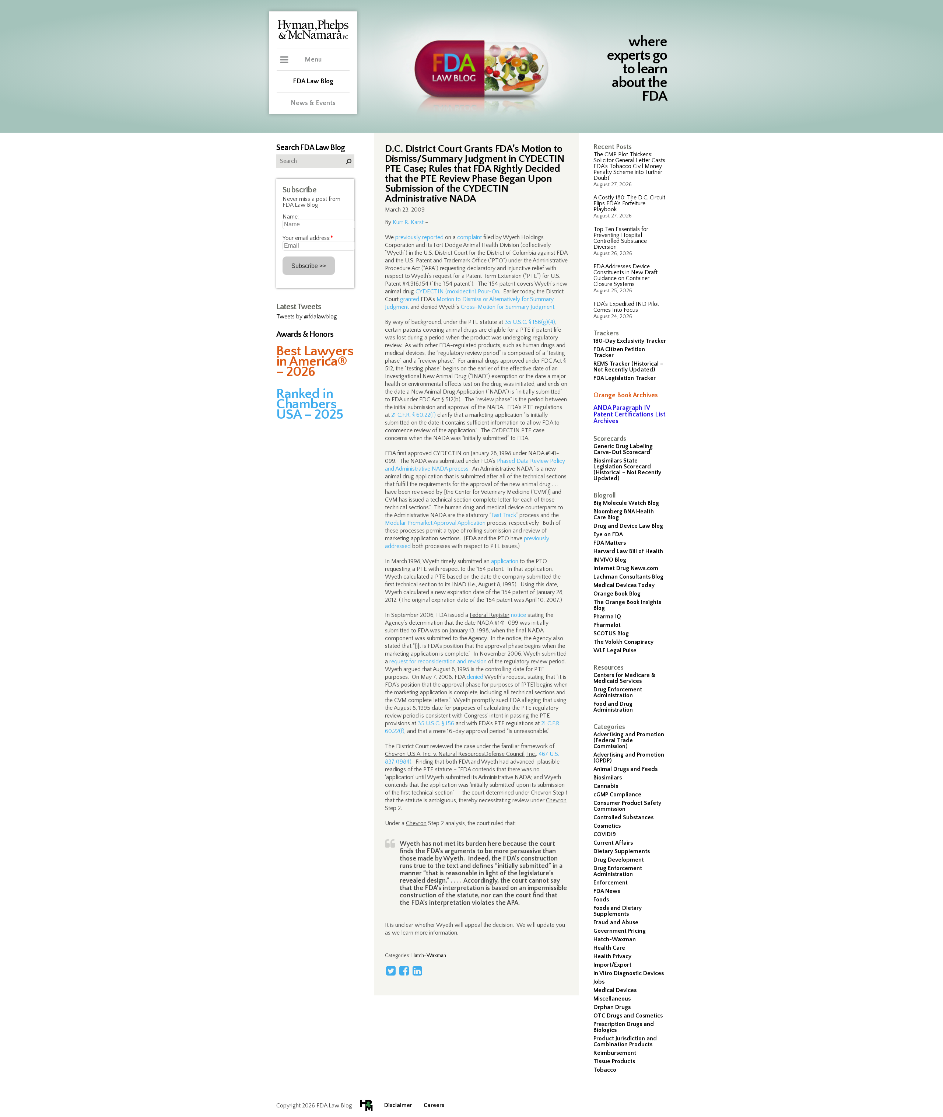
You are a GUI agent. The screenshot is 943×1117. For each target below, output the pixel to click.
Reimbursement (614, 1053)
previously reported (419, 237)
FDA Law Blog (313, 81)
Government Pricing (619, 931)
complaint (469, 237)
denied (475, 677)
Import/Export (612, 964)
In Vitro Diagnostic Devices (628, 973)
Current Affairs (613, 843)
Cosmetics (607, 826)
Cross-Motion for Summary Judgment (507, 307)
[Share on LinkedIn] (417, 970)
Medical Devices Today (624, 585)
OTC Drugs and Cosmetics (628, 1015)
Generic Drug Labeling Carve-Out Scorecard (623, 449)
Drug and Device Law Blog (628, 526)
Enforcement (610, 882)
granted (409, 299)
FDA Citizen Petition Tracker (619, 352)
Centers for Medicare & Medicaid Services (624, 678)
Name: (291, 216)
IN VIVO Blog (609, 559)
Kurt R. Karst (408, 222)
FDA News (606, 891)
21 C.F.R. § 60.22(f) (413, 415)
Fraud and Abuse (615, 922)
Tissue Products (614, 1061)
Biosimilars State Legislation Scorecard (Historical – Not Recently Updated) (627, 469)
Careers (434, 1105)
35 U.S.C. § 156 (436, 723)
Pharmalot (607, 625)
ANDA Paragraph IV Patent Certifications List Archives (629, 414)
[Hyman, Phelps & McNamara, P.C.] (313, 38)
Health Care (609, 948)
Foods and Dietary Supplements (617, 911)
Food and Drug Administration (613, 707)
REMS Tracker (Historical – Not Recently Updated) (628, 366)
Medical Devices (615, 990)
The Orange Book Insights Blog (627, 605)
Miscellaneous (612, 998)
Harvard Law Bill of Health (628, 551)
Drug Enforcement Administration (617, 692)
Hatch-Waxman (614, 939)
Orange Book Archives (625, 395)
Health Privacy (612, 956)
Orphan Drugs (612, 1007)
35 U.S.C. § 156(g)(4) (530, 322)
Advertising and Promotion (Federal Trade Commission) (628, 740)
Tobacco (604, 1070)
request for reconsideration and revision (438, 661)
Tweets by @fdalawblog (306, 316)
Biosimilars (607, 777)
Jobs (598, 981)
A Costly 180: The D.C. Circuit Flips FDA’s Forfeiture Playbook (629, 203)
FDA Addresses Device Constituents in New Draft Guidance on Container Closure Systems (625, 275)
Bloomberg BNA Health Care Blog (623, 514)
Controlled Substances (623, 817)
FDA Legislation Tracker (624, 378)
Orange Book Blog (617, 593)
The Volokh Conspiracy (623, 642)
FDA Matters (609, 543)
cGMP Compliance (617, 794)
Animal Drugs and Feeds (625, 769)
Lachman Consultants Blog (628, 576)
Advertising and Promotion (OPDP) (628, 757)
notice (518, 615)
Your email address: (308, 238)
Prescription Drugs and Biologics (623, 1027)
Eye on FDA (608, 534)
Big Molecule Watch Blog (626, 503)
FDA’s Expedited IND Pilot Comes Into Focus (626, 307)
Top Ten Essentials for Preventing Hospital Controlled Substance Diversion (620, 238)
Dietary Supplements (621, 851)
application (504, 561)
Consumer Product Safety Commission (627, 806)
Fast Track (503, 515)
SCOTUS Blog (611, 633)
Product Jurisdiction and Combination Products (625, 1041)
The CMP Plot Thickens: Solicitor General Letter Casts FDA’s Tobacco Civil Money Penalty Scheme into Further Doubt (629, 166)
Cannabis (605, 786)
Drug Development (618, 859)
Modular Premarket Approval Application (435, 523)
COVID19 (604, 834)
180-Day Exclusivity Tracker (629, 341)
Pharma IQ (607, 616)
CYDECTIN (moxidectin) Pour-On (457, 291)
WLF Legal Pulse (615, 650)
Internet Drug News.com (625, 568)
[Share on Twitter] (391, 970)
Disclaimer (398, 1105)
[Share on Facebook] (404, 970)
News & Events (313, 103)
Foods (601, 899)
